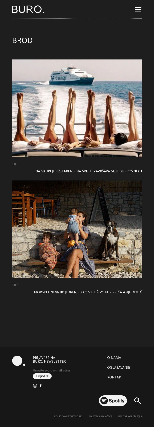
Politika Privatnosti (68, 416)
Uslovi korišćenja (130, 416)
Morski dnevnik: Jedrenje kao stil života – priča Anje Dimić (88, 292)
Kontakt (115, 377)
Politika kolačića (100, 416)
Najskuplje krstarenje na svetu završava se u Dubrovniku (88, 171)
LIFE (15, 164)
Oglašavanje (118, 367)
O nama (114, 357)
